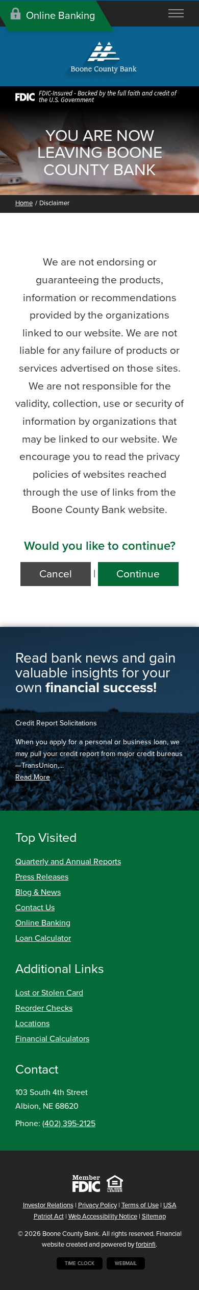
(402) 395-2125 (68, 1123)
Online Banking (42, 923)
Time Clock (79, 1263)
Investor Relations (48, 1205)
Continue (138, 574)
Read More (32, 777)
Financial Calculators (52, 1039)
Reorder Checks (43, 1008)
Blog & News (38, 892)
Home (24, 203)
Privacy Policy (97, 1205)
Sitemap (154, 1216)
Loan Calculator (43, 938)
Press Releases (41, 877)
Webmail (126, 1263)
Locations (32, 1023)
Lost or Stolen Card (49, 993)
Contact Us (35, 908)
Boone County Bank (70, 1234)
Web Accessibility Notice (102, 1216)
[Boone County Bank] (99, 63)
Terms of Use (140, 1205)
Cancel (55, 574)
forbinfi (146, 1244)
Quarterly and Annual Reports (68, 862)
